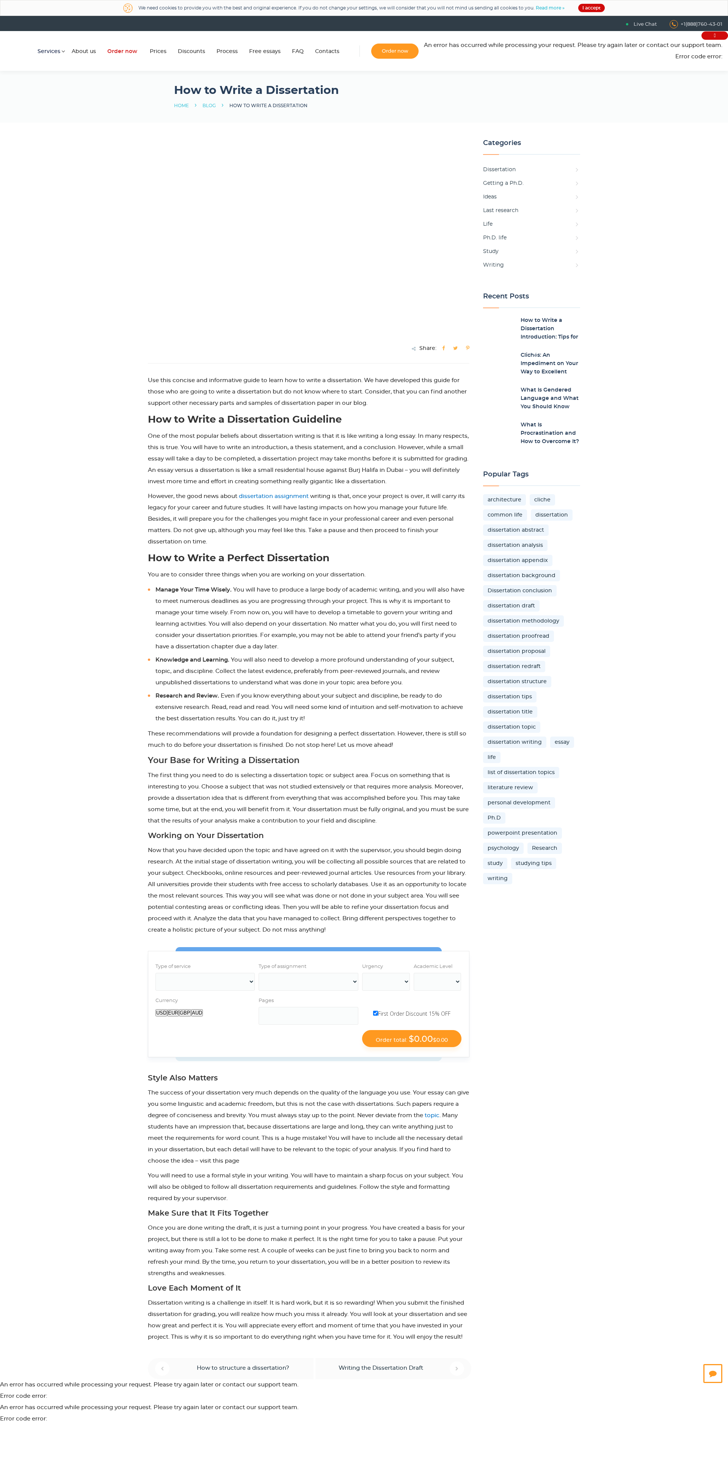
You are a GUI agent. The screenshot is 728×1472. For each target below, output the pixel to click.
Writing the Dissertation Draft (381, 1368)
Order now (122, 51)
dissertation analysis (515, 545)
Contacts (327, 51)
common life (505, 515)
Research (544, 848)
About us (84, 51)
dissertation (551, 515)
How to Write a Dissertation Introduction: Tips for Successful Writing (549, 329)
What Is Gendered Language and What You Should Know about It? (550, 399)
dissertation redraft (514, 666)
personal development (519, 802)
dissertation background (521, 575)
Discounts (191, 51)
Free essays (265, 51)
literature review (510, 787)
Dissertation (499, 169)
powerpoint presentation (522, 833)
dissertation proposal (517, 651)
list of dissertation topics (521, 772)
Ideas (490, 197)
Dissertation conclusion (520, 590)
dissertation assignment (274, 496)
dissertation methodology (523, 621)
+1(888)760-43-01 (701, 24)
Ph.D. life (495, 237)
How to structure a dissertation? (243, 1368)
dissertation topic (512, 727)
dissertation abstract (516, 530)
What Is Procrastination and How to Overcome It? (550, 433)
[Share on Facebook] (443, 348)
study (495, 863)
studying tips (534, 863)
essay (562, 742)
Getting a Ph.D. (503, 183)
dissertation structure (517, 681)
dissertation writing (515, 742)
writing (498, 878)
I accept (591, 8)
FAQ (298, 51)
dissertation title (510, 712)
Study (491, 251)
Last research (500, 210)
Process (227, 51)
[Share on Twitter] (455, 348)
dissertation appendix (518, 560)
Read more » (550, 8)
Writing (493, 265)
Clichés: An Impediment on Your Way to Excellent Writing (549, 364)
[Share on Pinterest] (467, 348)
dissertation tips (510, 696)
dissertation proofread (518, 636)
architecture (504, 500)
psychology (503, 848)
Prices (158, 51)
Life (488, 224)
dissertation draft (511, 606)
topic (432, 1115)
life (492, 757)
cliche (542, 500)
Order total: (412, 1039)
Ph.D (494, 818)
